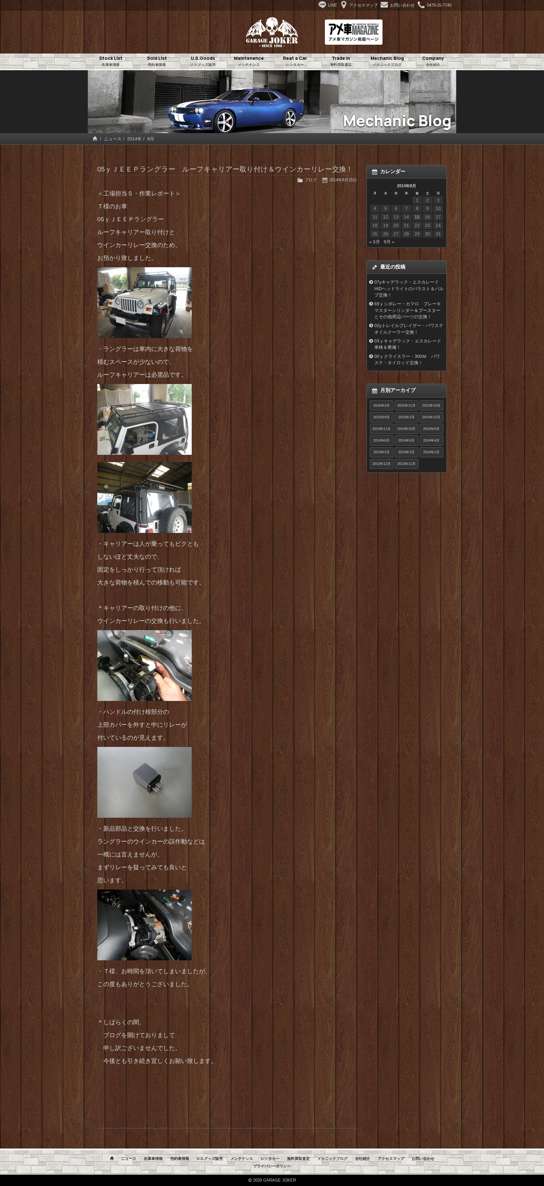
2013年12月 (381, 464)
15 (417, 216)
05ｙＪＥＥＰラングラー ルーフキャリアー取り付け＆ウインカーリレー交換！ (225, 169)
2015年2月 (406, 417)
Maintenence (249, 61)
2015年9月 (381, 417)
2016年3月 (381, 405)
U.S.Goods (203, 61)
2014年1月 (431, 452)
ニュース (113, 138)
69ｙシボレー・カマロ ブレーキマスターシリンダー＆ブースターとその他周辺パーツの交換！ (407, 310)
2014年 (134, 138)
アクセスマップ (391, 1158)
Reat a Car (295, 61)
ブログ (310, 180)
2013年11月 (406, 464)
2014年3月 (381, 452)
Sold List (157, 61)
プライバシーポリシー (272, 1166)
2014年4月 (431, 440)
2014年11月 (381, 429)
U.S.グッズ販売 (210, 1158)
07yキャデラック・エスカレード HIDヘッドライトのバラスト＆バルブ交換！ (409, 288)
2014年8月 (381, 440)
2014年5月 (406, 440)
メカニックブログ (332, 1158)
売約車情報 (179, 1158)
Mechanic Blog (387, 61)
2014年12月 (431, 417)
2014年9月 (431, 429)
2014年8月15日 (343, 180)
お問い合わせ (423, 1158)
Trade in (341, 61)
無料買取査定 (298, 1158)
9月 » (389, 241)
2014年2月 (406, 452)
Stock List (110, 61)
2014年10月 (406, 429)
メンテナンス (241, 1158)
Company (433, 61)
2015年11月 (406, 405)
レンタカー (270, 1158)
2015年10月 (431, 405)
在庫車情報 (153, 1158)
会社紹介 (362, 1158)
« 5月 (374, 241)
